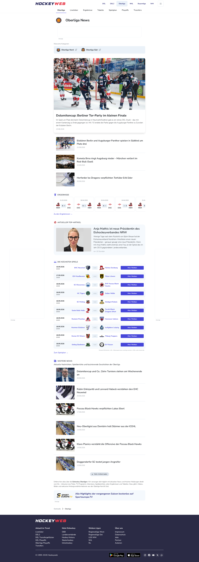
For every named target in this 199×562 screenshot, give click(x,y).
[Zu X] (157, 555)
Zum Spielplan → (61, 352)
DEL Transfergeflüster (44, 537)
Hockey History (68, 537)
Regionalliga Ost (96, 534)
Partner (118, 540)
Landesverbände (69, 534)
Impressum (119, 532)
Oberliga (61, 10)
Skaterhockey (67, 540)
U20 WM (92, 537)
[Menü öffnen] (161, 4)
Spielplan (113, 10)
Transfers (138, 10)
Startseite (57, 509)
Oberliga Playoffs (42, 543)
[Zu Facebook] (149, 555)
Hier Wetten (132, 268)
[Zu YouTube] (153, 555)
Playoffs (125, 10)
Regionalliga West (96, 532)
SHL (90, 540)
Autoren (118, 543)
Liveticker (74, 10)
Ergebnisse (87, 10)
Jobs (117, 537)
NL (90, 543)
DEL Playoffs (40, 540)
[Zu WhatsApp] (162, 555)
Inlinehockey (67, 543)
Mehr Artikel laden (100, 474)
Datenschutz (120, 534)
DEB (64, 532)
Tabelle (100, 10)
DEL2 (37, 534)
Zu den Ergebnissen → (63, 214)
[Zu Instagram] (145, 555)
